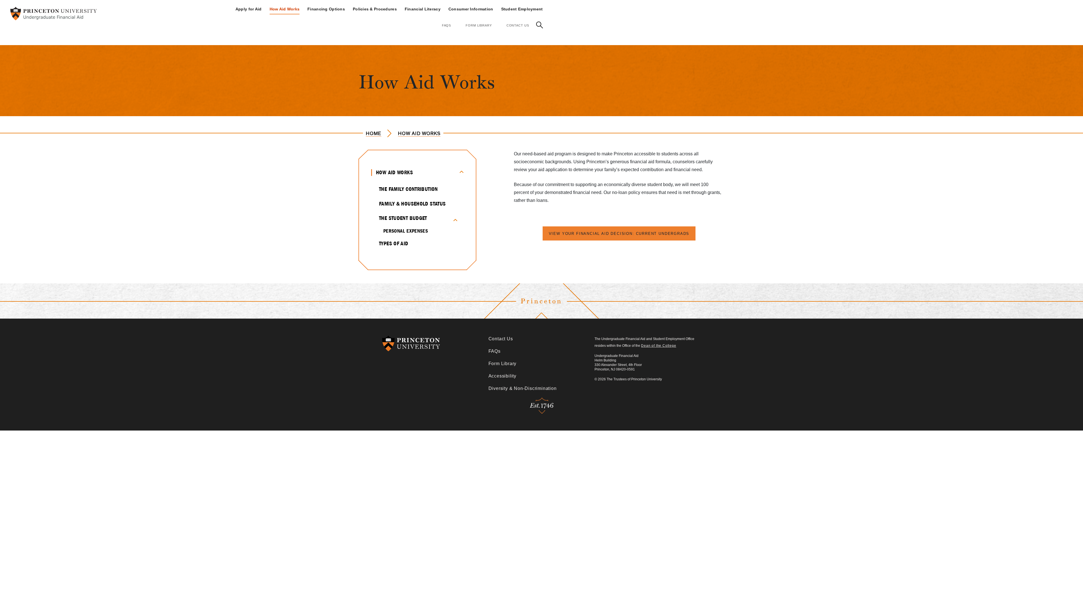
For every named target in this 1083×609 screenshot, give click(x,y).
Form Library (479, 25)
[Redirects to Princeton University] (435, 343)
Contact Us (518, 25)
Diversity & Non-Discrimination (522, 388)
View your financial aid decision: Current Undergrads (619, 233)
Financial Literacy (423, 9)
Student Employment (522, 9)
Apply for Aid (248, 9)
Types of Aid (393, 243)
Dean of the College (658, 346)
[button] (539, 24)
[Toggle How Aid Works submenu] (461, 171)
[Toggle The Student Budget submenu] (458, 219)
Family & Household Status (412, 203)
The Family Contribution (408, 189)
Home (373, 133)
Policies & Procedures (375, 9)
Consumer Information (470, 9)
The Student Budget (403, 218)
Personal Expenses (405, 231)
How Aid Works (285, 9)
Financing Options (326, 9)
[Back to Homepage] (53, 13)
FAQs (446, 25)
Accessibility (502, 376)
